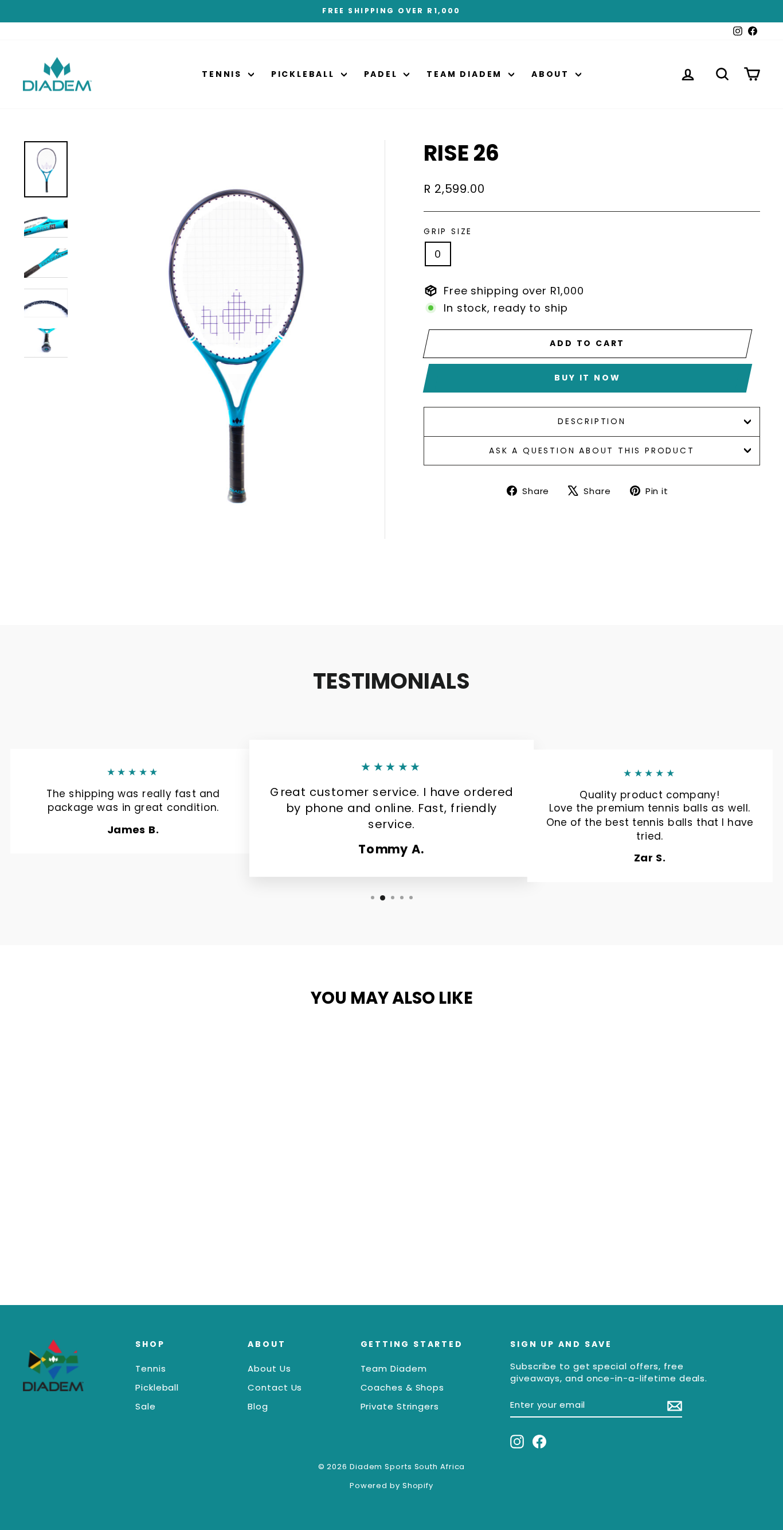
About (552, 74)
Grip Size (448, 231)
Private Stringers (400, 1406)
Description (592, 421)
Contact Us (275, 1387)
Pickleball (304, 74)
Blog (258, 1406)
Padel (382, 74)
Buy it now (587, 377)
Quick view (110, 1199)
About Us (269, 1368)
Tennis (223, 74)
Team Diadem (466, 74)
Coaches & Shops (403, 1387)
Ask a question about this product (591, 450)
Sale (145, 1406)
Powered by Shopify (391, 1485)
